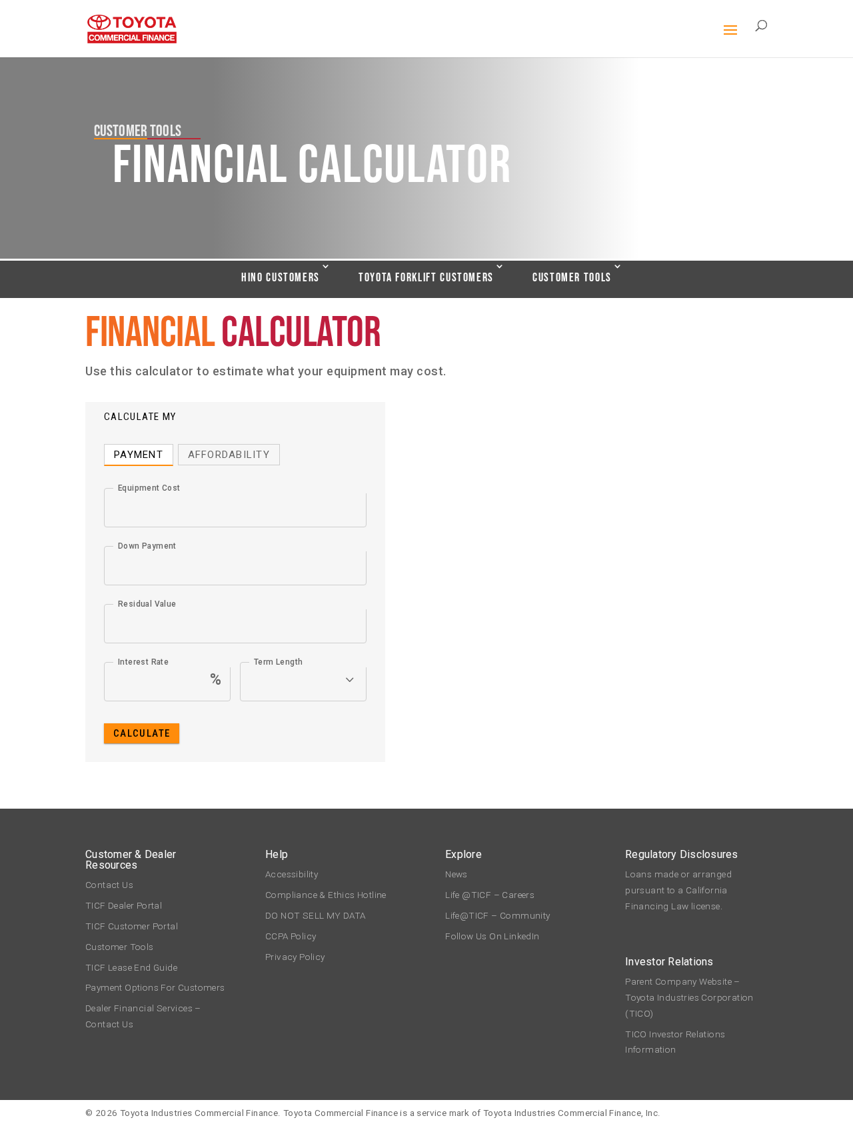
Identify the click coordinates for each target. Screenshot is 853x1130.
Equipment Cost (149, 488)
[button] (730, 38)
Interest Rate (143, 662)
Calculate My (140, 417)
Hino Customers (280, 278)
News (456, 874)
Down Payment (147, 546)
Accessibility (291, 874)
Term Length (278, 662)
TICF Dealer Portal (123, 905)
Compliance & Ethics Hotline (328, 894)
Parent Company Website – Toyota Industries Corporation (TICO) (689, 997)
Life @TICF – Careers (489, 894)
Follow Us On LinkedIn (492, 936)
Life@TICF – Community (497, 915)
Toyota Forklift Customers (426, 278)
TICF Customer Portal (131, 926)
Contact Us (109, 884)
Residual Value (147, 604)
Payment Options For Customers (155, 987)
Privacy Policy (295, 956)
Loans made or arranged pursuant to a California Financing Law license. (678, 890)
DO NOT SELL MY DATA (315, 915)
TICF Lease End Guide (131, 967)
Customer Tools (572, 278)
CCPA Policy (290, 936)
